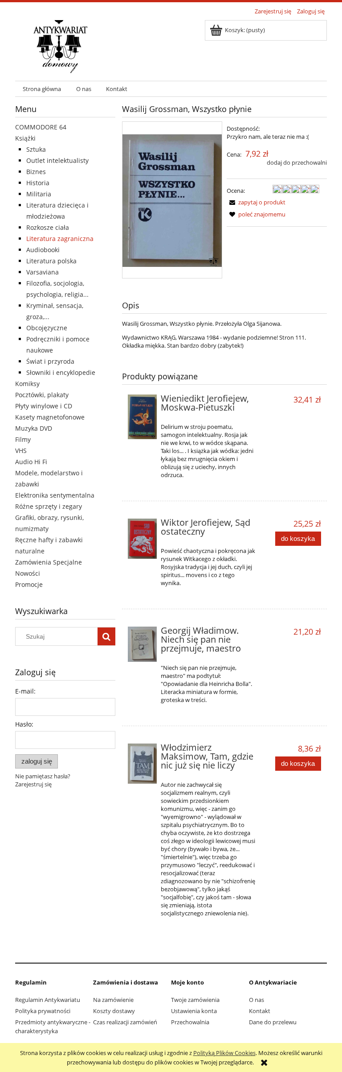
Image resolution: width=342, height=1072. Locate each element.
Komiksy (27, 383)
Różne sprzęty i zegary (48, 506)
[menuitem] (42, 89)
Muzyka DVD (33, 428)
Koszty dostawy (114, 1011)
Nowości (27, 573)
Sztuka (36, 149)
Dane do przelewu (273, 1022)
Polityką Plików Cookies (224, 1053)
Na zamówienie (113, 1000)
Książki (25, 138)
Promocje (29, 584)
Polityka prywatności (42, 1011)
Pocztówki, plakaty (42, 395)
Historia (37, 183)
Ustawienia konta (194, 1011)
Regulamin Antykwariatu (47, 1000)
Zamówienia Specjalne (48, 562)
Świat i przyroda (50, 361)
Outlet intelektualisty (57, 160)
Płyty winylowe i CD (43, 406)
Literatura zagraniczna (60, 238)
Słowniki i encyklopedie (60, 372)
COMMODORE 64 (40, 127)
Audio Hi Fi (31, 461)
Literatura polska (51, 261)
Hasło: (24, 724)
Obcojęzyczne (46, 328)
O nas (256, 1000)
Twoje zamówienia (195, 1000)
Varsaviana (42, 272)
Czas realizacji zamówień (125, 1022)
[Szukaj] (106, 636)
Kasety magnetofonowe (50, 417)
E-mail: (25, 691)
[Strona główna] (60, 45)
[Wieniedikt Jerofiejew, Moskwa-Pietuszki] (142, 417)
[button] (256, 202)
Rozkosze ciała (47, 227)
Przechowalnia (190, 1022)
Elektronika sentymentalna (54, 495)
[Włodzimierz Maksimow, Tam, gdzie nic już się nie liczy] (142, 764)
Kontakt (259, 1011)
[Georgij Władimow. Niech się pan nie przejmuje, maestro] (142, 644)
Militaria (38, 194)
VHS (21, 450)
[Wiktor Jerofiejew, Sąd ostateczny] (142, 539)
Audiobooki (43, 249)
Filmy (23, 439)
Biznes (36, 171)
